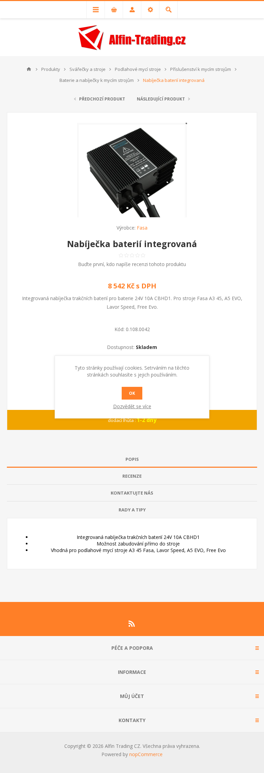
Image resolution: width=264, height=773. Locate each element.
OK (132, 393)
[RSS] (132, 623)
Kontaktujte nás (132, 493)
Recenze (132, 476)
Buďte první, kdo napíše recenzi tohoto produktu (132, 264)
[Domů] (28, 69)
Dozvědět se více (132, 406)
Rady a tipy (132, 510)
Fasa (142, 227)
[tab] (132, 459)
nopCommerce (146, 754)
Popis (132, 459)
